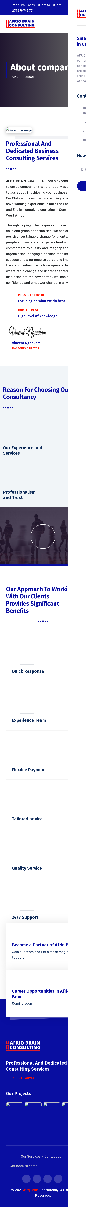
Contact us (52, 1156)
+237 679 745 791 (21, 10)
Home (14, 76)
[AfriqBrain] (21, 27)
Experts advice (23, 1078)
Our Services (30, 1156)
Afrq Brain (31, 1189)
